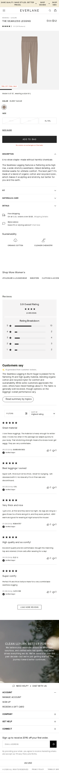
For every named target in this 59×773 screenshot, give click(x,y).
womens (5, 18)
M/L (33, 121)
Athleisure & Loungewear (14, 278)
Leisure (14, 18)
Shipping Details (41, 216)
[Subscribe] (53, 744)
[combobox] (42, 413)
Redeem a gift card (13, 706)
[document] (29, 61)
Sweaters (34, 278)
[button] (55, 10)
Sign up (6, 702)
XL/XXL (48, 121)
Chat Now (36, 225)
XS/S (14, 121)
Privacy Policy (22, 754)
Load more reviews (29, 607)
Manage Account (11, 697)
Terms (34, 754)
